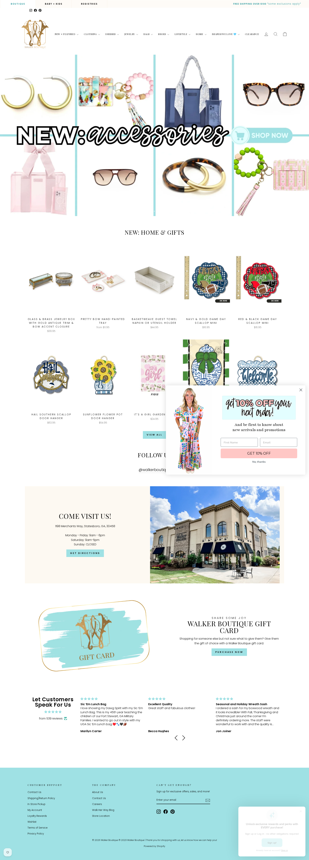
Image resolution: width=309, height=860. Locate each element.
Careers (97, 804)
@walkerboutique (154, 469)
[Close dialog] (301, 390)
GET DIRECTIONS (85, 553)
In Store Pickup (36, 804)
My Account (35, 810)
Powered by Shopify (154, 846)
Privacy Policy (36, 833)
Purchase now (229, 652)
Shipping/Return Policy (41, 798)
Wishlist (32, 822)
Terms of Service (38, 827)
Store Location (101, 816)
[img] (53, 712)
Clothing (90, 34)
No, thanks (259, 461)
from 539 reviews (51, 718)
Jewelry (129, 34)
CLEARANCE (252, 34)
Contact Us (34, 792)
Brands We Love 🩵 (224, 34)
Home (200, 34)
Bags (146, 34)
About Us (97, 792)
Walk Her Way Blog (103, 810)
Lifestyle (181, 34)
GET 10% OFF (259, 453)
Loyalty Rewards (37, 816)
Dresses (110, 34)
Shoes (162, 34)
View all (154, 434)
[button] (177, 737)
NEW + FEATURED (65, 34)
